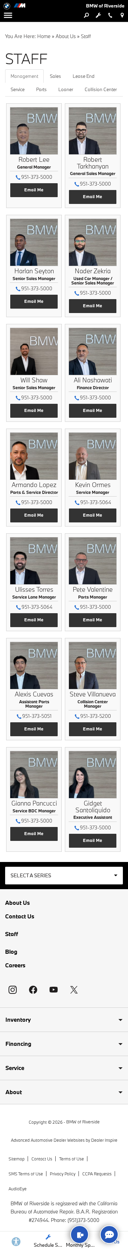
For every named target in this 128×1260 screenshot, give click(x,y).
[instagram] (12, 989)
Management (24, 76)
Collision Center (101, 89)
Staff (11, 933)
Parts (41, 89)
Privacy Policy (62, 1173)
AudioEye (18, 1188)
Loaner (65, 89)
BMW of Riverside (83, 1121)
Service (18, 89)
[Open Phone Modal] (110, 15)
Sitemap (17, 1158)
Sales (55, 76)
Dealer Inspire (104, 1140)
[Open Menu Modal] (8, 15)
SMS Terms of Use (26, 1173)
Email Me (34, 189)
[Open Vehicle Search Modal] (86, 15)
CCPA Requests (97, 1173)
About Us (66, 36)
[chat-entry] (109, 1234)
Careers (15, 965)
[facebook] (33, 989)
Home (44, 36)
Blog (11, 951)
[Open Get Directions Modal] (122, 15)
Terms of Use (71, 1158)
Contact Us (19, 916)
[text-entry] (79, 1234)
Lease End (84, 76)
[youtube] (53, 989)
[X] (74, 989)
